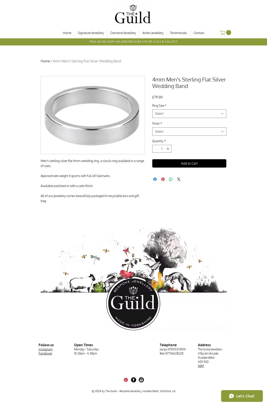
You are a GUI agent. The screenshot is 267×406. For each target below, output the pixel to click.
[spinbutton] (162, 148)
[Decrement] (155, 148)
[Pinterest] (125, 379)
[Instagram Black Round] (141, 379)
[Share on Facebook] (154, 179)
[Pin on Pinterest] (162, 179)
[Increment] (168, 148)
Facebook (45, 353)
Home (45, 61)
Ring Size (159, 105)
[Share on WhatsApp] (170, 179)
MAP (201, 366)
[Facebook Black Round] (133, 379)
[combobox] (189, 113)
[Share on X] (178, 179)
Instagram (46, 349)
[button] (226, 32)
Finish (157, 123)
